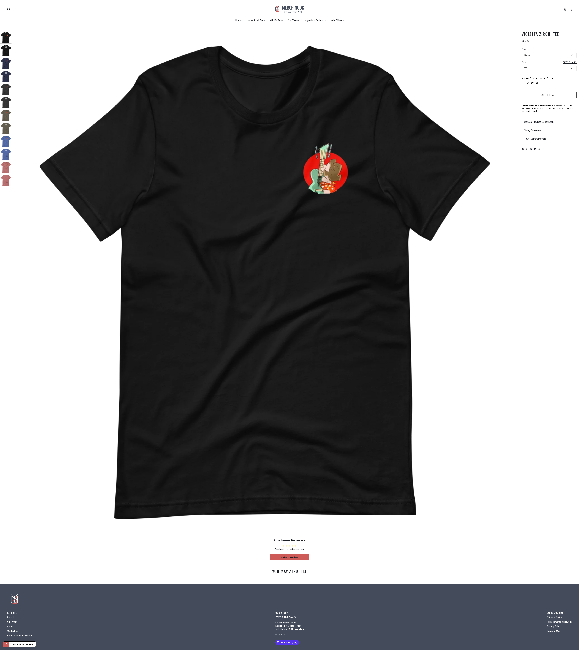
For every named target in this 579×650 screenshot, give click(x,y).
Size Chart (12, 621)
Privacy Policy (554, 626)
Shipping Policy (554, 617)
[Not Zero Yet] (289, 9)
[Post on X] (526, 149)
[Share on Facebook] (522, 149)
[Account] (564, 9)
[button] (539, 149)
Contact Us (12, 631)
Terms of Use (553, 631)
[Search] (8, 9)
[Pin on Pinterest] (530, 149)
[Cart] (570, 9)
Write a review (289, 557)
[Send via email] (534, 149)
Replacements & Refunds (19, 635)
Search (10, 617)
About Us (11, 626)
